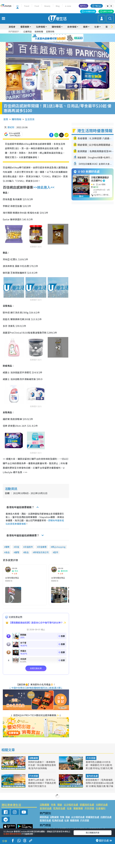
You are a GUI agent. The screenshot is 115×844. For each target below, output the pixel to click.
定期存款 (50, 31)
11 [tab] (62, 37)
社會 (69, 808)
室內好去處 (92, 776)
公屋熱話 (27, 31)
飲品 (26, 552)
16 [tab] (62, 41)
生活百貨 (29, 119)
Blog (58, 6)
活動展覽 (33, 758)
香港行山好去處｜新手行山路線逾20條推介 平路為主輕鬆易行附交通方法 (42, 783)
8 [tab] (54, 37)
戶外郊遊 (91, 758)
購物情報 (16, 119)
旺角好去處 (59, 808)
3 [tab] (56, 34)
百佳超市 (28, 546)
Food (37, 6)
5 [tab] (62, 34)
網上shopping (58, 546)
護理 (17, 552)
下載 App (97, 6)
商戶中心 (83, 6)
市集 (53, 804)
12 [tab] (65, 37)
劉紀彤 (11, 127)
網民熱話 (44, 817)
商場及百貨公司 (41, 552)
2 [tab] (54, 34)
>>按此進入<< (43, 187)
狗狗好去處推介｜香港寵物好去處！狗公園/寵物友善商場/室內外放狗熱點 (42, 765)
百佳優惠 (42, 546)
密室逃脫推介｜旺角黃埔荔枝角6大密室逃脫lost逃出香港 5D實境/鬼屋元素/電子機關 (99, 784)
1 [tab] (51, 34)
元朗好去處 (102, 804)
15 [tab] (59, 41)
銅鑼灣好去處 (87, 804)
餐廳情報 (78, 808)
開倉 (59, 804)
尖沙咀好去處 (71, 804)
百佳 (17, 546)
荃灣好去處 (46, 808)
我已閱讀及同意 (92, 832)
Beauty (47, 6)
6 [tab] (65, 34)
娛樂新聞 (39, 31)
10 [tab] (59, 37)
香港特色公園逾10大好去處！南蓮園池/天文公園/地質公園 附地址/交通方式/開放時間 (99, 766)
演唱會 (12, 26)
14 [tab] (56, 41)
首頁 (5, 119)
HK (17, 6)
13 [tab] (54, 41)
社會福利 (100, 808)
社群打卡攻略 (107, 11)
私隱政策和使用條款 (12, 833)
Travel (26, 6)
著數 (7, 546)
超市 (56, 552)
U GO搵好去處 (89, 11)
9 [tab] (56, 37)
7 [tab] (51, 37)
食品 (7, 552)
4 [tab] (59, 34)
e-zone (68, 6)
